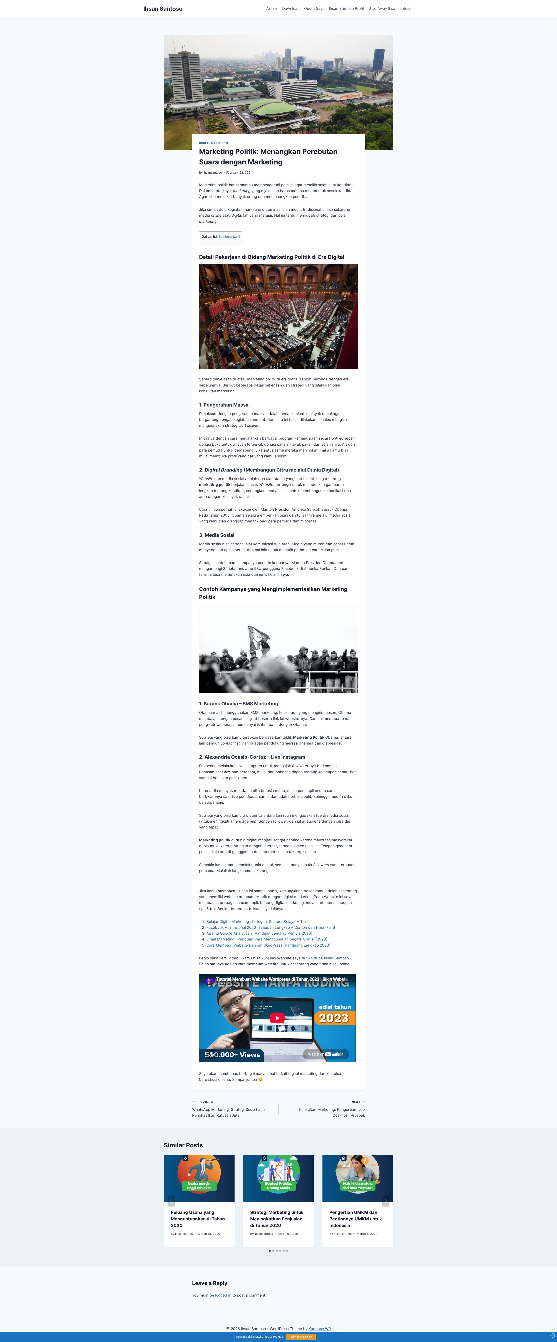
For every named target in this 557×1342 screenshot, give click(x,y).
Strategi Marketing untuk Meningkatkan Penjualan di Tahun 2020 (277, 1219)
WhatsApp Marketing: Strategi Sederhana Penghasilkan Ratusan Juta (228, 1109)
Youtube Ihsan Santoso (328, 958)
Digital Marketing (213, 143)
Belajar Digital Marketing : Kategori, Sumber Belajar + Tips (257, 921)
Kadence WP (320, 1329)
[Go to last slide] (171, 1200)
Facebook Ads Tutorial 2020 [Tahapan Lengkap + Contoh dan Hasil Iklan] (270, 927)
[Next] (385, 1200)
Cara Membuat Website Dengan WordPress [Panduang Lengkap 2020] (268, 945)
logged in (223, 1295)
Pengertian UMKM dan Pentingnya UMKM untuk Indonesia (355, 1219)
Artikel (272, 8)
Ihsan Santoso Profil (346, 8)
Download (291, 8)
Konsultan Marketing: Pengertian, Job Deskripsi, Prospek (332, 1109)
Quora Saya (314, 8)
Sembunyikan (229, 237)
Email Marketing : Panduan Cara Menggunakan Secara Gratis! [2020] (266, 939)
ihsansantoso (212, 172)
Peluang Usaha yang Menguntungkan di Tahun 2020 (198, 1219)
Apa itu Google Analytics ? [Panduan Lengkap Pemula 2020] (259, 933)
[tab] (270, 1251)
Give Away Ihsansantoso (389, 8)
